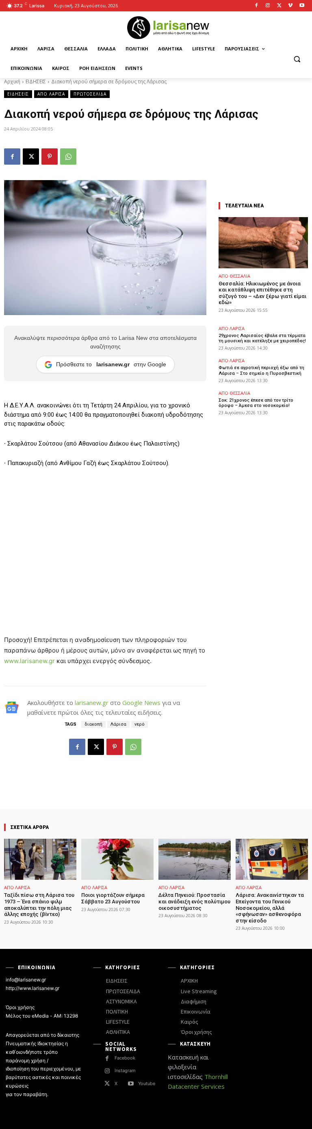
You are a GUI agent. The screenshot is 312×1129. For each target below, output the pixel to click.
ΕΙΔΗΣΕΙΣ (36, 81)
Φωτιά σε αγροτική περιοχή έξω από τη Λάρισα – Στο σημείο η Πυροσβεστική (261, 370)
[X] (279, 6)
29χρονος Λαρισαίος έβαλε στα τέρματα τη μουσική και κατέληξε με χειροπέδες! (262, 338)
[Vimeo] (290, 6)
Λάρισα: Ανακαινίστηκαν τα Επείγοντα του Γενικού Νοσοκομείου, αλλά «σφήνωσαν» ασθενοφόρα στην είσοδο (270, 907)
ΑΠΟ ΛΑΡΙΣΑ (51, 94)
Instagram (125, 1070)
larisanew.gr (91, 702)
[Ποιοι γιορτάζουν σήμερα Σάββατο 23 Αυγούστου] (117, 859)
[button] (296, 58)
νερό (139, 724)
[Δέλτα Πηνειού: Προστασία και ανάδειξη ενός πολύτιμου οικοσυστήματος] (194, 859)
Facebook (125, 1058)
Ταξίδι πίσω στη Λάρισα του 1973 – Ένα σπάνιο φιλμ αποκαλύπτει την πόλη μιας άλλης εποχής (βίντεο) (39, 904)
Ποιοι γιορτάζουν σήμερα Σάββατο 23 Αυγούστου (113, 898)
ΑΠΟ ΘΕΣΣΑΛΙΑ (234, 276)
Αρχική (12, 81)
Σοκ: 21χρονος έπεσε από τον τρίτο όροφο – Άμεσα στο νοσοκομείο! (256, 403)
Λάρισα (118, 724)
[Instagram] (268, 6)
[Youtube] (301, 6)
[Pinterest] (49, 156)
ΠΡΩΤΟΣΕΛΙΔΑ (90, 94)
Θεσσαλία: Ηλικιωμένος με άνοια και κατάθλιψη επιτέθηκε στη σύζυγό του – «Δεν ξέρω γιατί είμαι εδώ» (262, 293)
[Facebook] (256, 6)
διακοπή (93, 724)
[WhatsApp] (68, 156)
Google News (141, 702)
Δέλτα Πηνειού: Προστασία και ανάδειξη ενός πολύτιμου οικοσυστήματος (194, 901)
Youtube (146, 1083)
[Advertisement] (105, 535)
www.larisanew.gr (29, 661)
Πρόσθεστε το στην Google (111, 364)
